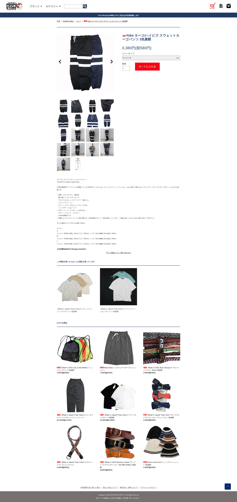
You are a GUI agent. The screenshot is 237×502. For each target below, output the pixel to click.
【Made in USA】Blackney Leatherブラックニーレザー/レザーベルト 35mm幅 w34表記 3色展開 (118, 464)
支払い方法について (110, 487)
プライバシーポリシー (148, 487)
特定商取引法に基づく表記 (90, 487)
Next (112, 62)
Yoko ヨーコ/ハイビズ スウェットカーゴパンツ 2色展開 (107, 21)
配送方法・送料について (129, 487)
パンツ (78, 21)
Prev (60, 62)
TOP (58, 21)
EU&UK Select (68, 21)
